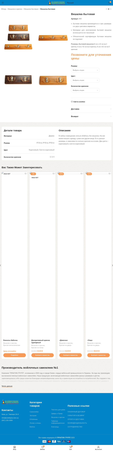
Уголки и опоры (35, 423)
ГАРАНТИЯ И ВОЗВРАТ (76, 415)
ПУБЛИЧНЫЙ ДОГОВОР (76, 412)
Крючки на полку (37, 347)
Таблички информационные (58, 422)
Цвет (73, 76)
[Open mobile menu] (3, 3)
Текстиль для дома (58, 410)
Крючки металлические (11, 345)
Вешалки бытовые (31, 9)
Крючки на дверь (65, 345)
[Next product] (111, 9)
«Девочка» (63, 340)
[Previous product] (106, 9)
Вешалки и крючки (15, 9)
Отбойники (34, 419)
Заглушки (33, 415)
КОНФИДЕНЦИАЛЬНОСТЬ (77, 423)
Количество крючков (79, 86)
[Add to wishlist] (25, 174)
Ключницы (55, 427)
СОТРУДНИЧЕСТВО (75, 427)
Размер (74, 66)
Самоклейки (34, 412)
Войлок (32, 427)
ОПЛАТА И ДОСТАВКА (76, 419)
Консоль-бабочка (10, 340)
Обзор (3, 9)
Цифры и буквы (57, 413)
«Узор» (90, 340)
